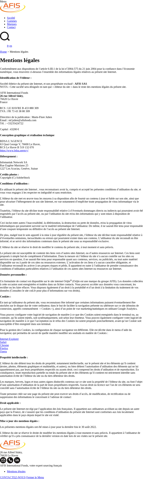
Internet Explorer (9, 338)
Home (3, 51)
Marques (12, 24)
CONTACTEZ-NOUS (13, 477)
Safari (3, 342)
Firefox (4, 348)
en (10, 45)
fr (8, 45)
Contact (11, 27)
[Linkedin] (17, 462)
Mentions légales (16, 471)
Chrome (4, 345)
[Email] (3, 462)
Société (11, 17)
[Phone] (10, 462)
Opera (3, 351)
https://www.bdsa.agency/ (14, 150)
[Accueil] (12, 11)
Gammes (12, 20)
